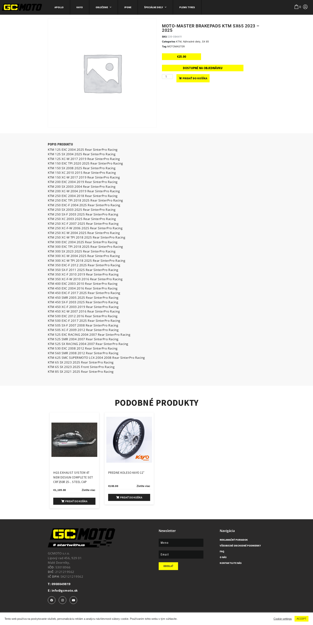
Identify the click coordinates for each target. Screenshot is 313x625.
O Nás (223, 557)
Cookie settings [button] (283, 618)
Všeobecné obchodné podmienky (240, 545)
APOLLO (59, 7)
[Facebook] (51, 600)
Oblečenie (102, 7)
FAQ (222, 551)
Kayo (79, 7)
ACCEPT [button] (301, 618)
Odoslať (168, 566)
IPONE (127, 7)
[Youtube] (73, 600)
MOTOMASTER (176, 46)
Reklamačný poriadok (234, 539)
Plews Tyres (187, 7)
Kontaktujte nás (231, 563)
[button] (74, 501)
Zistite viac (88, 490)
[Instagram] (62, 600)
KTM (178, 41)
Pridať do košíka (195, 78)
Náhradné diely (192, 41)
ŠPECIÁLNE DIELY (153, 7)
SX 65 (205, 41)
